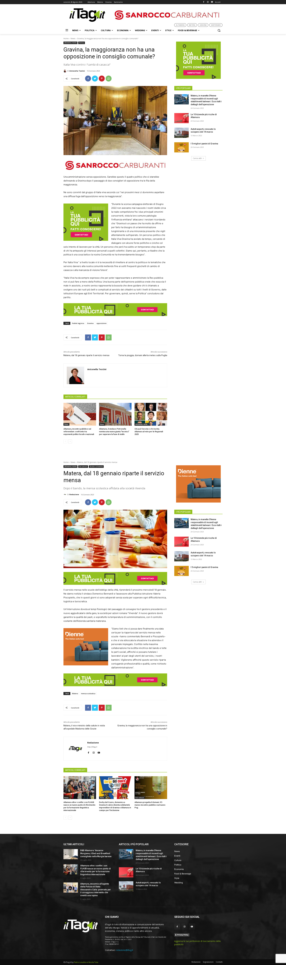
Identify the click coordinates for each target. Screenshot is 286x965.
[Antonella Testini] (65, 70)
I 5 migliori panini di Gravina (204, 143)
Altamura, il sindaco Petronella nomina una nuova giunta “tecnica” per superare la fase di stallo (114, 431)
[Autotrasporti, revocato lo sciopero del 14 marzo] (181, 133)
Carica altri (197, 158)
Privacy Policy (182, 935)
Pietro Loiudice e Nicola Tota (86, 962)
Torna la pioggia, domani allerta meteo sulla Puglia (142, 355)
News (73, 38)
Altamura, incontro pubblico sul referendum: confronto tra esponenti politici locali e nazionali (78, 431)
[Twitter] (95, 78)
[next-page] (70, 441)
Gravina (90, 323)
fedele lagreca (78, 323)
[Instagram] (207, 2)
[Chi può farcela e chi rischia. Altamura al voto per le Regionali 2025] (151, 414)
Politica (81, 43)
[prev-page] (65, 441)
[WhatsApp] (109, 78)
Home (66, 38)
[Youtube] (212, 2)
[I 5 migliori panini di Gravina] (181, 147)
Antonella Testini (77, 71)
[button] (219, 30)
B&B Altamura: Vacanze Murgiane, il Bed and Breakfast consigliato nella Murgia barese (95, 853)
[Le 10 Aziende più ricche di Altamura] (181, 118)
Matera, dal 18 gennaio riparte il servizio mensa (86, 355)
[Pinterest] (102, 78)
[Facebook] (203, 2)
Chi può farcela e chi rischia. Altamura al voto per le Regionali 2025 (149, 431)
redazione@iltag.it (124, 950)
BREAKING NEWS (70, 43)
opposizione (102, 323)
